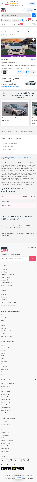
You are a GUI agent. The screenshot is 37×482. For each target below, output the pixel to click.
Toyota (3, 345)
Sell (23, 10)
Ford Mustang (5, 400)
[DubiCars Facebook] (7, 460)
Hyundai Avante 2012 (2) (9, 143)
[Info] (18, 24)
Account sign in (6, 280)
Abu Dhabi (4, 318)
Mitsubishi (4, 369)
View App (32, 3)
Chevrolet (4, 367)
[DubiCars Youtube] (15, 460)
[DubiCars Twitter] (24, 460)
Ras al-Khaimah (6, 331)
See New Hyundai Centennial (10, 86)
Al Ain (2, 320)
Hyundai (3, 364)
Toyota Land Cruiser (7, 384)
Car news (4, 300)
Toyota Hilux (5, 405)
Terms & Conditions (7, 275)
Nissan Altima (5, 394)
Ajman (3, 323)
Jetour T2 (4, 422)
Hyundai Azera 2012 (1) (9, 146)
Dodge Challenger (7, 441)
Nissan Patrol (5, 386)
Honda (3, 372)
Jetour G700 (5, 433)
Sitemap (3, 291)
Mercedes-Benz (6, 348)
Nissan (3, 351)
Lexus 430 (4, 413)
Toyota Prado (5, 389)
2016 (11, 35)
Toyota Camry (5, 392)
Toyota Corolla (6, 402)
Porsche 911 (5, 427)
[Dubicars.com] (4, 249)
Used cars (4, 294)
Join (33, 258)
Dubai (3, 326)
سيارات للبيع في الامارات (8, 305)
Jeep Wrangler (5, 408)
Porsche (3, 375)
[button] (2, 3)
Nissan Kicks (5, 430)
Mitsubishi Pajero (6, 410)
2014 (4, 35)
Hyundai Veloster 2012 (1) (10, 149)
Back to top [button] (31, 248)
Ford (2, 359)
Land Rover (4, 361)
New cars (4, 297)
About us (4, 272)
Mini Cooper (5, 449)
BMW (2, 356)
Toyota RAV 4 (5, 397)
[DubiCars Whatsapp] (28, 460)
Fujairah (3, 328)
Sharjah (3, 334)
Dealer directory (6, 285)
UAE (2, 315)
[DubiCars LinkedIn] (2, 460)
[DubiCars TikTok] (20, 460)
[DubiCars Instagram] (11, 460)
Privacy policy (5, 277)
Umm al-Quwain (6, 336)
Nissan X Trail (5, 443)
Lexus (3, 353)
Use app (30, 10)
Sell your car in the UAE (8, 302)
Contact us (4, 269)
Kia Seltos (4, 438)
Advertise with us (6, 283)
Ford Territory (5, 451)
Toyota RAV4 (5, 446)
